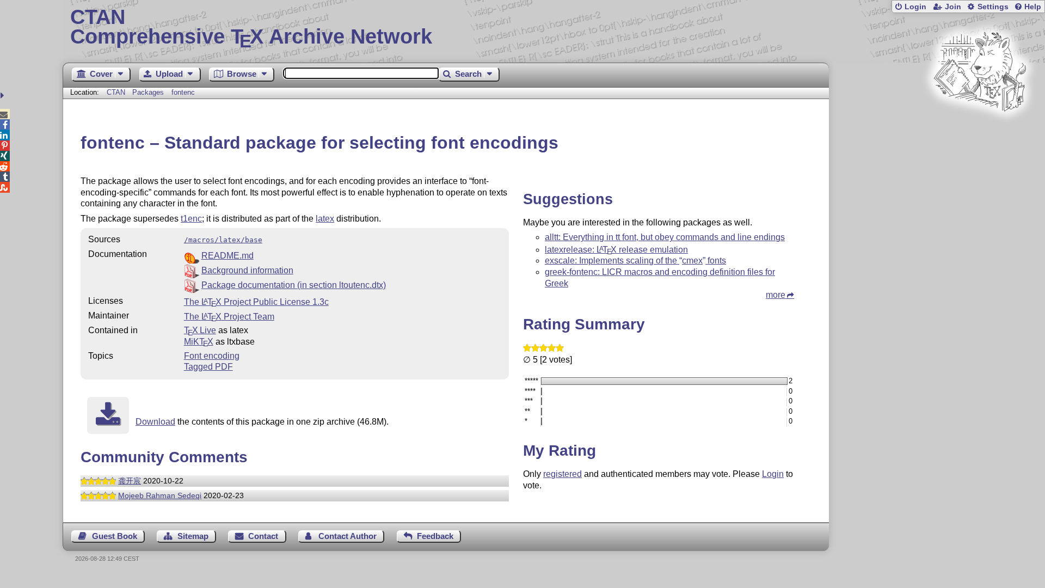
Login (915, 7)
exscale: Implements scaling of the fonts (635, 260)
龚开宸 (129, 480)
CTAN (116, 92)
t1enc (191, 218)
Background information (247, 270)
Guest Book (114, 536)
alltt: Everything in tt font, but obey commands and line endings (665, 237)
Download (155, 421)
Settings (993, 7)
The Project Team (229, 316)
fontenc (183, 92)
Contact (263, 536)
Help (1032, 7)
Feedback (435, 536)
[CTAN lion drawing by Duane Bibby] (980, 132)
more (775, 294)
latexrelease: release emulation (616, 249)
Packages (149, 92)
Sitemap (192, 536)
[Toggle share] (4, 95)
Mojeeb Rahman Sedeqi (159, 495)
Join (953, 7)
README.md (227, 255)
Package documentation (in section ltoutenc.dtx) (293, 285)
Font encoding (211, 355)
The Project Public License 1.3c (256, 302)
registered (562, 474)
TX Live (200, 330)
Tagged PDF (208, 366)
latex (325, 218)
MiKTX (198, 341)
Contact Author (347, 536)
